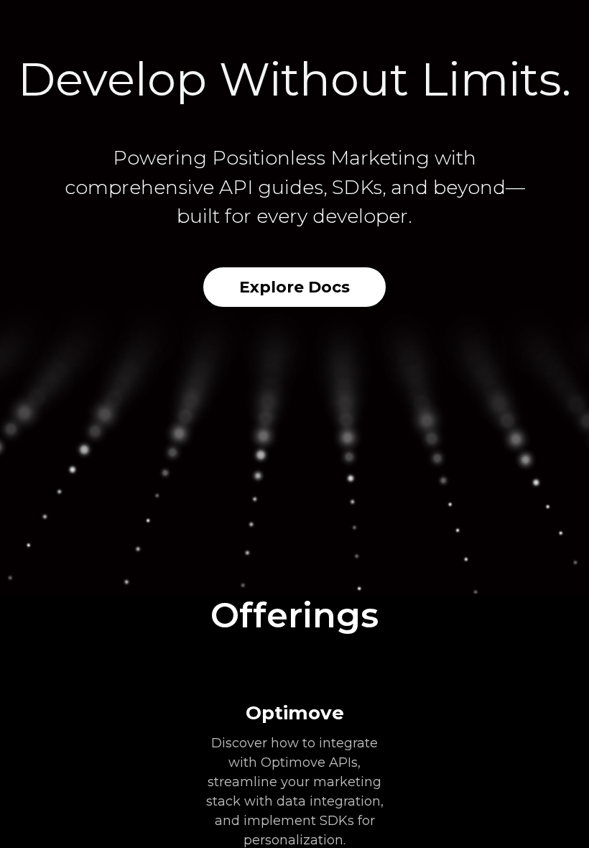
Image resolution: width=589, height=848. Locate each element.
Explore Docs (294, 287)
